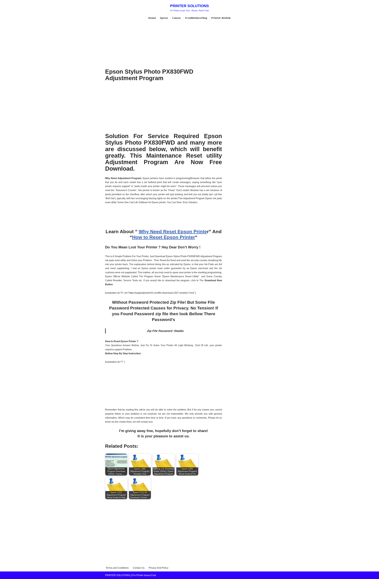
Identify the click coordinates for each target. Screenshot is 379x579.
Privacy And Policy (158, 568)
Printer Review (221, 18)
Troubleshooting (196, 18)
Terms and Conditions (117, 568)
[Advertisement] (163, 43)
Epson (164, 18)
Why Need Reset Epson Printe (173, 231)
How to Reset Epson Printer (163, 237)
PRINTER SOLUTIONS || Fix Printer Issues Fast (130, 575)
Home (152, 18)
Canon (176, 18)
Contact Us (138, 568)
